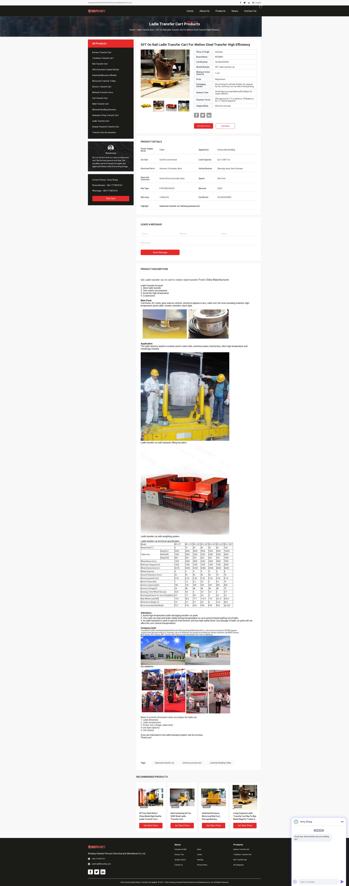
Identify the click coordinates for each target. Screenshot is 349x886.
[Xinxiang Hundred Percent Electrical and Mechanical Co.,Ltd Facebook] (240, 2)
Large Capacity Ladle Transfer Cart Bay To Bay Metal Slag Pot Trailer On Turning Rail (244, 816)
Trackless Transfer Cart (102, 58)
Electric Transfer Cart (101, 87)
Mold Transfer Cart (100, 104)
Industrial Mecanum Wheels (104, 75)
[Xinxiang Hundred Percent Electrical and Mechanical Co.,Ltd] (97, 11)
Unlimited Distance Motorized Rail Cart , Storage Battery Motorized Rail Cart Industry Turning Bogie (212, 816)
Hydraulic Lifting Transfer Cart (105, 115)
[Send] (342, 882)
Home (132, 30)
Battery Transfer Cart (101, 52)
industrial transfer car (164, 763)
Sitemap (200, 860)
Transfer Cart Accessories (104, 132)
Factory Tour (179, 855)
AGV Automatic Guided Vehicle (105, 69)
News (199, 849)
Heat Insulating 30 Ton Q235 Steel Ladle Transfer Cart (181, 816)
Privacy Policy (202, 865)
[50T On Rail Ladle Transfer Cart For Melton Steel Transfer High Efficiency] (165, 74)
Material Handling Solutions (104, 109)
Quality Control (180, 860)
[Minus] (342, 821)
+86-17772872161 (114, 185)
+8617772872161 (110, 191)
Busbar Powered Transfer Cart (105, 127)
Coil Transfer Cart (100, 98)
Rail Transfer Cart (100, 64)
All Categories (238, 865)
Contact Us (178, 865)
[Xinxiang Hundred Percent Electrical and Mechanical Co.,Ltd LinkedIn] (249, 2)
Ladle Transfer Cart (145, 30)
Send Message (160, 252)
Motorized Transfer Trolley (104, 81)
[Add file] (295, 882)
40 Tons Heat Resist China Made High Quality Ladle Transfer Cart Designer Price (150, 816)
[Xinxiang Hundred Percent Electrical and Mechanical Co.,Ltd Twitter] (245, 2)
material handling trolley (220, 763)
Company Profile (180, 849)
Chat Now (110, 198)
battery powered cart (192, 763)
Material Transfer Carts (102, 92)
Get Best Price (203, 126)
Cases (199, 855)
